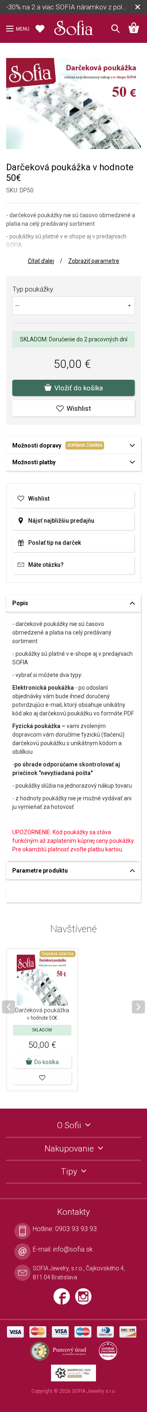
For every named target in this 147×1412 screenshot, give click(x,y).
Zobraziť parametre (93, 261)
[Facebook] (64, 1299)
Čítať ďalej (41, 261)
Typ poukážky (32, 289)
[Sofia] (73, 26)
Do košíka (46, 1062)
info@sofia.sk (73, 1249)
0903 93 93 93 (76, 1229)
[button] (42, 1078)
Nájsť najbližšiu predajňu (61, 520)
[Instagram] (85, 1299)
